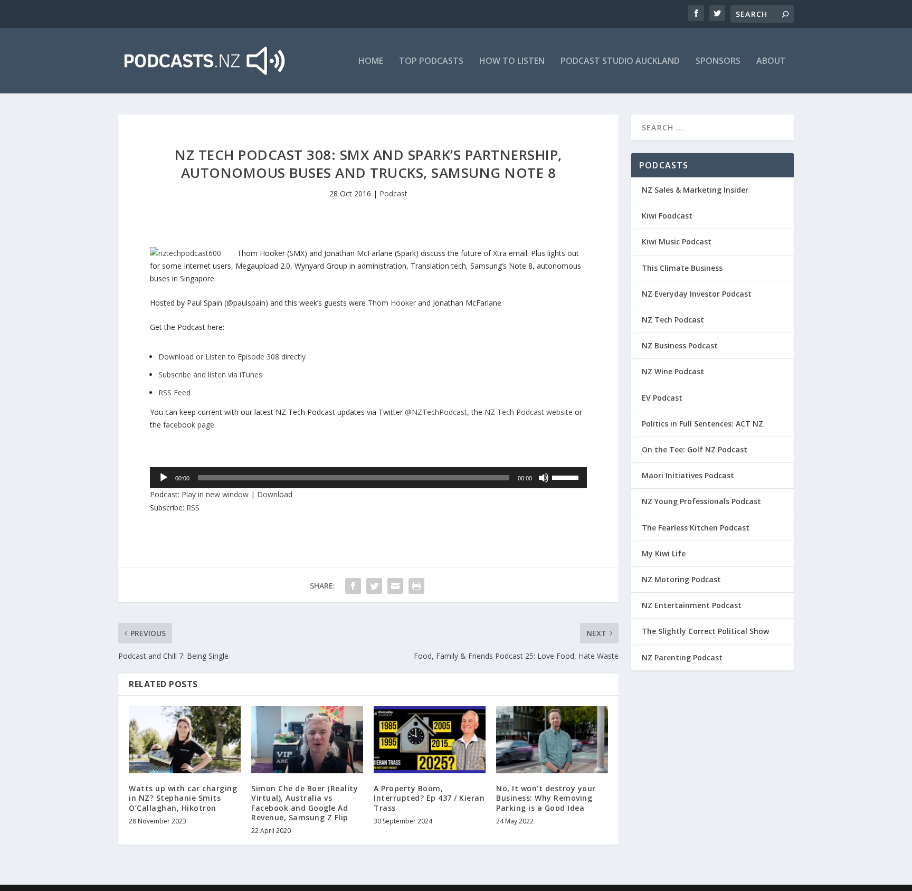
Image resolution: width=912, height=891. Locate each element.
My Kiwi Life (664, 553)
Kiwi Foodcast (667, 216)
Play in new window (215, 494)
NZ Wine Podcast (673, 371)
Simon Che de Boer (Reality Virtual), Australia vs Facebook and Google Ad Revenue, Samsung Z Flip (304, 802)
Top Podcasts (431, 61)
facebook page (188, 425)
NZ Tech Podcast (673, 320)
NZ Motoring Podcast (681, 579)
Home (370, 61)
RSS (193, 508)
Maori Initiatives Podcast (688, 475)
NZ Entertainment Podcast (692, 605)
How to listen (512, 61)
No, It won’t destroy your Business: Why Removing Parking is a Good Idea (546, 797)
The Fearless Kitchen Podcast (695, 528)
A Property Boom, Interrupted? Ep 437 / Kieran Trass (429, 797)
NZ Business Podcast (680, 345)
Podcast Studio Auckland (620, 61)
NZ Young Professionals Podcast (701, 501)
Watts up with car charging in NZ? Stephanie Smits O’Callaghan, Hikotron (183, 797)
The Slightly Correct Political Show (705, 631)
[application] (368, 477)
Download (274, 494)
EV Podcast (662, 398)
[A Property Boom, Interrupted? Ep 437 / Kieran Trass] (430, 739)
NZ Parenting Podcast (682, 657)
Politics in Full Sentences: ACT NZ (702, 424)
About (771, 61)
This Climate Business (682, 268)
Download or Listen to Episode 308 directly (232, 357)
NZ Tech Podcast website (528, 412)
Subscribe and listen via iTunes (210, 374)
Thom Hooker (393, 303)
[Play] (163, 477)
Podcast (393, 193)
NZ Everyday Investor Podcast (697, 294)
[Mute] (543, 477)
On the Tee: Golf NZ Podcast (694, 449)
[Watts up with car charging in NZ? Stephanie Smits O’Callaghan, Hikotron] (185, 739)
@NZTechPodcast (436, 412)
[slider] (567, 476)
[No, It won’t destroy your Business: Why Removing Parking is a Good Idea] (552, 739)
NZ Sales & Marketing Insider (695, 190)
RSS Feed (174, 392)
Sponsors (718, 61)
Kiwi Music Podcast (676, 241)
